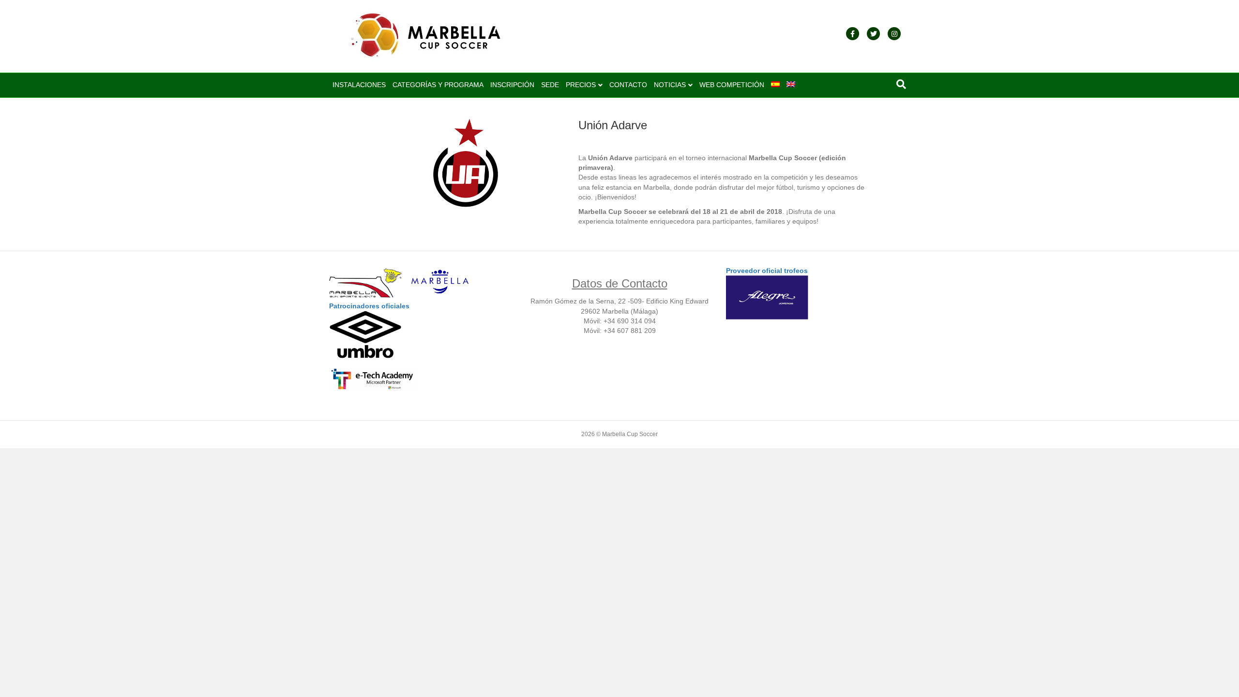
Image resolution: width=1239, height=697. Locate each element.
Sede (550, 85)
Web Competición (731, 85)
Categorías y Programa (438, 85)
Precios (581, 85)
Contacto (628, 85)
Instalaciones (359, 85)
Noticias (670, 85)
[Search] (901, 84)
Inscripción (512, 85)
